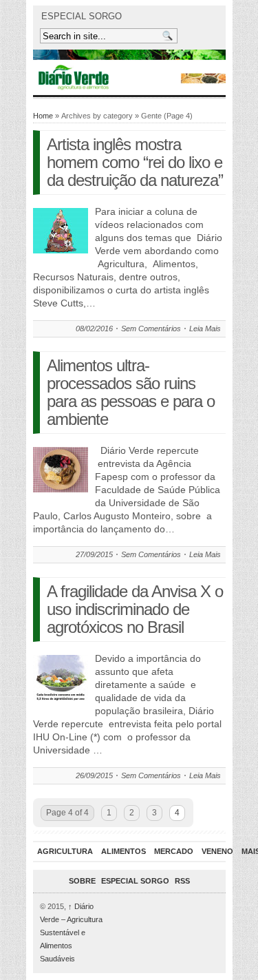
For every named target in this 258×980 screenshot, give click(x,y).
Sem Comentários (151, 328)
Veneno (217, 851)
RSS (182, 881)
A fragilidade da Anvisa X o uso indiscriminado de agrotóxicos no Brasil (135, 609)
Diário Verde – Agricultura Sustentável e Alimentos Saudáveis (71, 932)
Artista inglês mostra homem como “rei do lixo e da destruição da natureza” (135, 162)
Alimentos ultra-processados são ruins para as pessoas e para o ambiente (131, 392)
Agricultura (65, 851)
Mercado (173, 851)
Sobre (82, 881)
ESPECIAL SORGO (81, 16)
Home (43, 116)
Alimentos (123, 851)
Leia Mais (205, 328)
